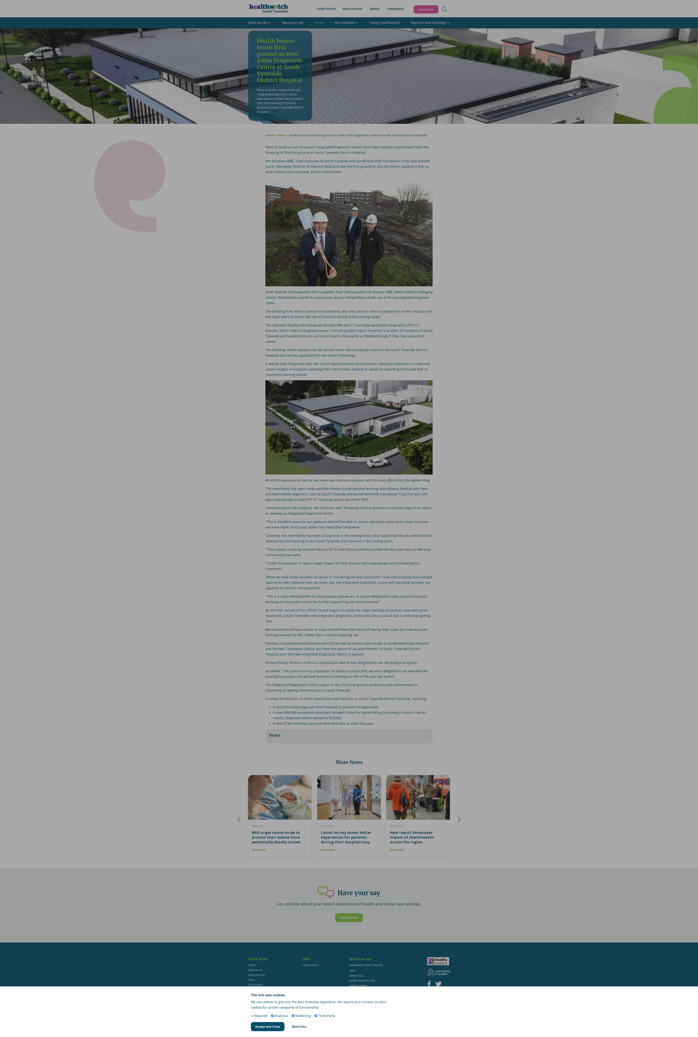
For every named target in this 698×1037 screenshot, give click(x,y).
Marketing (302, 1016)
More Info (299, 1027)
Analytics (281, 1016)
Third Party (326, 1016)
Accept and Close (267, 1027)
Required (260, 1016)
